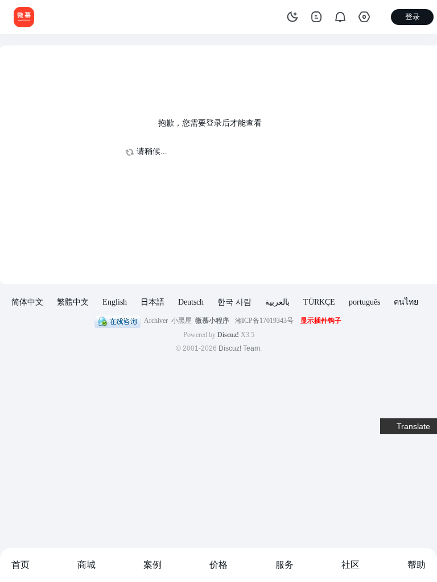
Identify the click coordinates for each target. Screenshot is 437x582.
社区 (350, 564)
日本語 (152, 302)
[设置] (364, 17)
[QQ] (117, 321)
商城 (86, 564)
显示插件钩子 (320, 321)
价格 (218, 564)
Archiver (156, 321)
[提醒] (340, 17)
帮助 (416, 564)
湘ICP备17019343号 (264, 321)
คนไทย (406, 302)
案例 (152, 564)
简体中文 (27, 302)
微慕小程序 (212, 321)
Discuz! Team (239, 348)
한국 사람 (234, 302)
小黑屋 (181, 321)
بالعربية (277, 302)
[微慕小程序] (24, 16)
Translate (413, 426)
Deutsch (191, 302)
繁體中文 (73, 302)
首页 (20, 564)
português (364, 302)
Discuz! (228, 335)
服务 (284, 564)
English (114, 302)
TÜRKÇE (319, 302)
